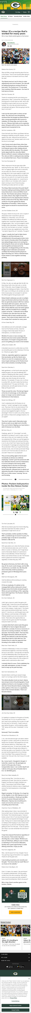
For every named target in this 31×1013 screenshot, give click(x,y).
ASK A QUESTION (15, 912)
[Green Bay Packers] (15, 974)
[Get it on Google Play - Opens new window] (20, 967)
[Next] (20, 512)
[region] (15, 994)
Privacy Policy (13, 998)
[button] (15, 269)
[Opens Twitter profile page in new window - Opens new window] (8, 46)
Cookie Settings (15, 1001)
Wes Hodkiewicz (11, 42)
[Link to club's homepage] (3, 11)
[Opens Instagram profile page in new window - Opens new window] (11, 46)
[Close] (29, 978)
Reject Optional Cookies (15, 1005)
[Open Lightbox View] (15, 505)
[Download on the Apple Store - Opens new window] (10, 966)
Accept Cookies (15, 1010)
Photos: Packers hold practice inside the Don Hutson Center (15, 484)
